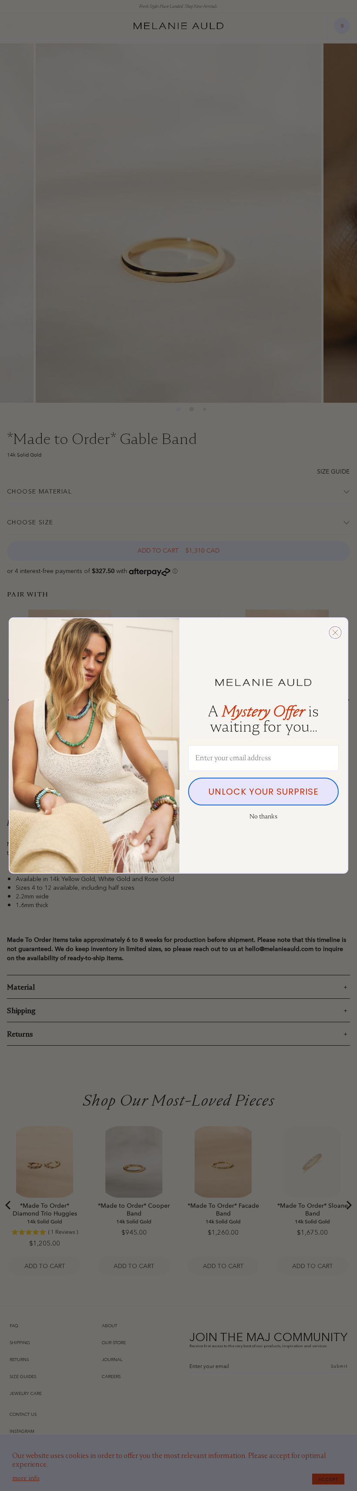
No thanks (263, 816)
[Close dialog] (335, 632)
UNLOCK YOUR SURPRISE (264, 791)
